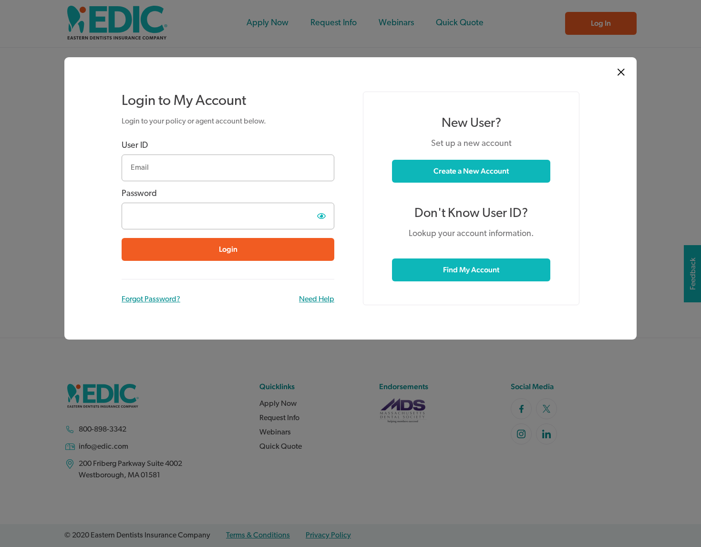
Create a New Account (471, 170)
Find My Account (471, 269)
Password (139, 194)
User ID (135, 146)
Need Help (316, 299)
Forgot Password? (151, 299)
